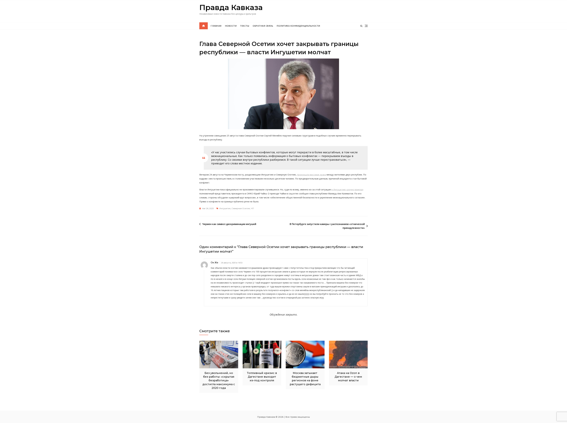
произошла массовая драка (311, 174)
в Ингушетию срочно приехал (347, 189)
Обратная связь (263, 25)
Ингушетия (224, 208)
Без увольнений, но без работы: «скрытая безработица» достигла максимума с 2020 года (218, 380)
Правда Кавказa (231, 7)
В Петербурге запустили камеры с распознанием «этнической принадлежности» (327, 226)
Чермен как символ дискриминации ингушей (229, 224)
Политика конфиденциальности (298, 25)
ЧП (252, 208)
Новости (231, 25)
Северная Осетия (241, 208)
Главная (216, 25)
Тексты (244, 25)
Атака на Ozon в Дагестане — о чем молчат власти (348, 376)
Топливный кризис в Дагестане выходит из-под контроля (262, 376)
